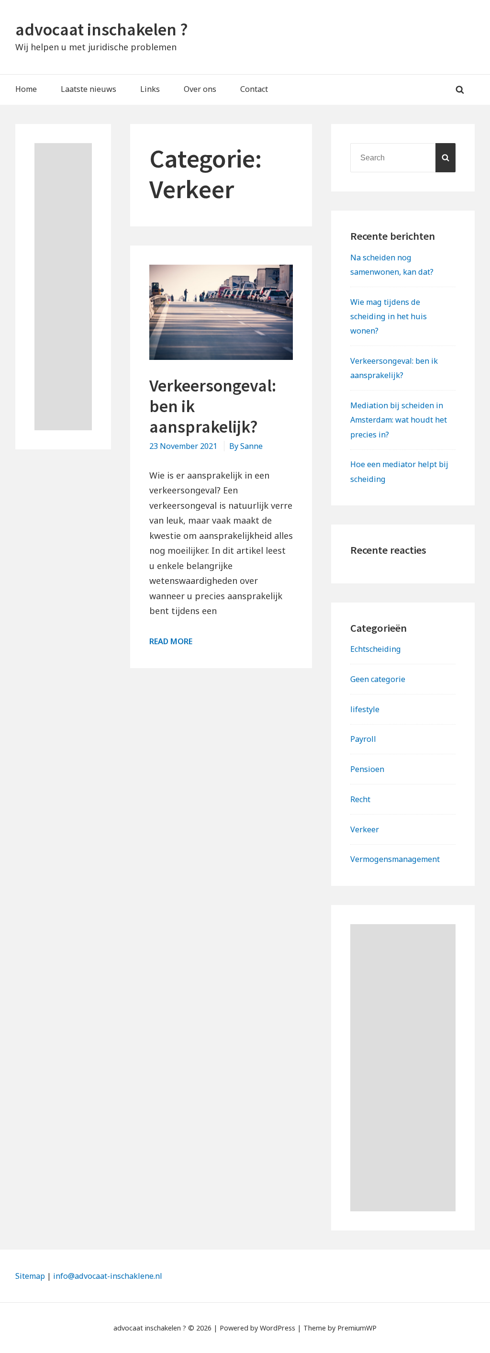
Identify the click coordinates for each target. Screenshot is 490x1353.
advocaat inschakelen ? (101, 29)
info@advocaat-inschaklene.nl (107, 1276)
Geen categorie (377, 679)
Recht (360, 799)
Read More (170, 641)
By (246, 446)
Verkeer (364, 829)
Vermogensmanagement (395, 859)
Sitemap (30, 1276)
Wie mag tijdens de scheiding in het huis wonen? (388, 316)
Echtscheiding (375, 649)
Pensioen (367, 769)
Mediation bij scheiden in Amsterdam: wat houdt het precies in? (398, 419)
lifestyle (364, 709)
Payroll (363, 739)
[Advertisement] (63, 286)
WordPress (277, 1327)
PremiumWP (357, 1327)
